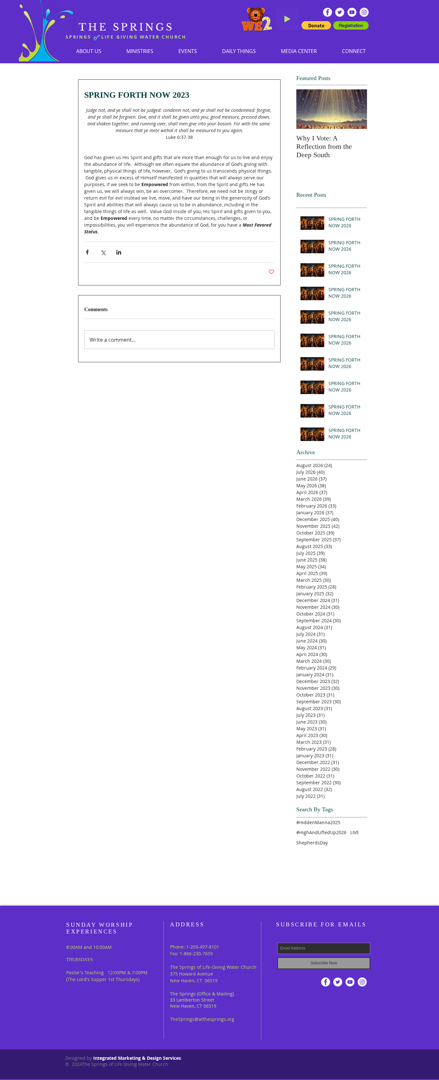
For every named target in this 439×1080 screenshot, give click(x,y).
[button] (140, 51)
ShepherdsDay (312, 843)
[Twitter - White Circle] (339, 12)
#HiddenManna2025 (318, 822)
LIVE (354, 832)
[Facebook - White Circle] (327, 12)
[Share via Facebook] (87, 252)
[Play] (287, 19)
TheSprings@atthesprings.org (202, 1019)
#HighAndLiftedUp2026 (321, 832)
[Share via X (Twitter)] (103, 252)
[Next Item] (357, 109)
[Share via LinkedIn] (119, 252)
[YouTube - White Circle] (351, 12)
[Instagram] (364, 12)
